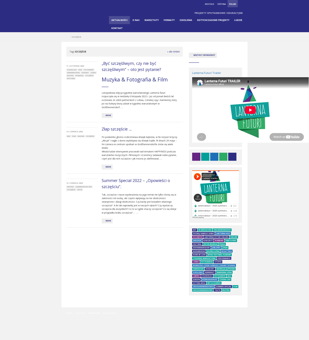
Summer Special (223, 286)
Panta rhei (231, 240)
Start (69, 313)
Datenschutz (110, 313)
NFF (194, 230)
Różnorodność (209, 279)
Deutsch (209, 4)
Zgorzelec (207, 276)
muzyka (70, 76)
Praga (222, 244)
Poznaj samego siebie (203, 233)
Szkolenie (198, 272)
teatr (79, 190)
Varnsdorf (198, 269)
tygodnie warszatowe (204, 258)
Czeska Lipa (71, 70)
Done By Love (199, 255)
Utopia (218, 262)
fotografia (206, 262)
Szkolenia (186, 20)
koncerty (208, 240)
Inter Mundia (210, 244)
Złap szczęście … (117, 129)
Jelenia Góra (213, 251)
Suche (241, 4)
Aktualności (119, 20)
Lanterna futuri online (216, 237)
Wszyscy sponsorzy (204, 55)
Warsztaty (152, 20)
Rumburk (219, 240)
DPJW (225, 248)
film (80, 70)
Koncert (85, 73)
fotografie (89, 70)
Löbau (93, 73)
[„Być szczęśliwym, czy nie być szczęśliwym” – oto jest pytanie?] (82, 61)
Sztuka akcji (199, 283)
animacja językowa (225, 269)
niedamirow (199, 251)
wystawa (71, 78)
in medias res (204, 230)
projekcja (79, 76)
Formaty (169, 20)
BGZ (68, 136)
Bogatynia (226, 251)
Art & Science (214, 283)
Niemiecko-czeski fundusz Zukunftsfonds (214, 265)
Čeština (221, 4)
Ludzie (238, 20)
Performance (223, 258)
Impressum (94, 313)
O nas (136, 20)
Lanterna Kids (223, 233)
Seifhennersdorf (201, 248)
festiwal (197, 244)
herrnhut (210, 272)
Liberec (196, 276)
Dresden (197, 240)
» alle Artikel (173, 51)
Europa (196, 279)
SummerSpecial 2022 (83, 187)
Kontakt (117, 28)
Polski (232, 4)
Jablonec (216, 248)
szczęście (89, 76)
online (233, 237)
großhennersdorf (202, 290)
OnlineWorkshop (222, 230)
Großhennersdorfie (203, 286)
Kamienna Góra (73, 73)
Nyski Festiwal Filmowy (219, 255)
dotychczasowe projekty (213, 20)
